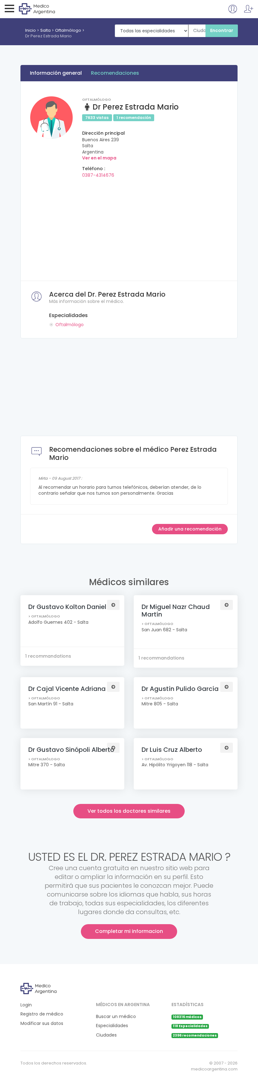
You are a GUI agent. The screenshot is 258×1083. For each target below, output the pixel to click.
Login (26, 1005)
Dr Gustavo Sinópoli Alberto (71, 749)
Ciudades (106, 1035)
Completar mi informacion (129, 931)
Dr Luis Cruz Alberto (172, 749)
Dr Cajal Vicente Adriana (67, 688)
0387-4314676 (98, 175)
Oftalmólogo (68, 30)
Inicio (30, 30)
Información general (56, 73)
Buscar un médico (116, 1017)
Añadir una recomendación (190, 529)
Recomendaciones (115, 73)
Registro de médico (41, 1014)
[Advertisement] (129, 227)
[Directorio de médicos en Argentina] (44, 8)
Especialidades (112, 1026)
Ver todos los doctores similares (129, 811)
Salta (45, 30)
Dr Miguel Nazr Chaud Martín (176, 610)
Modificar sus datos (41, 1023)
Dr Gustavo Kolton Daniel (67, 606)
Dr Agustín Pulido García (180, 688)
